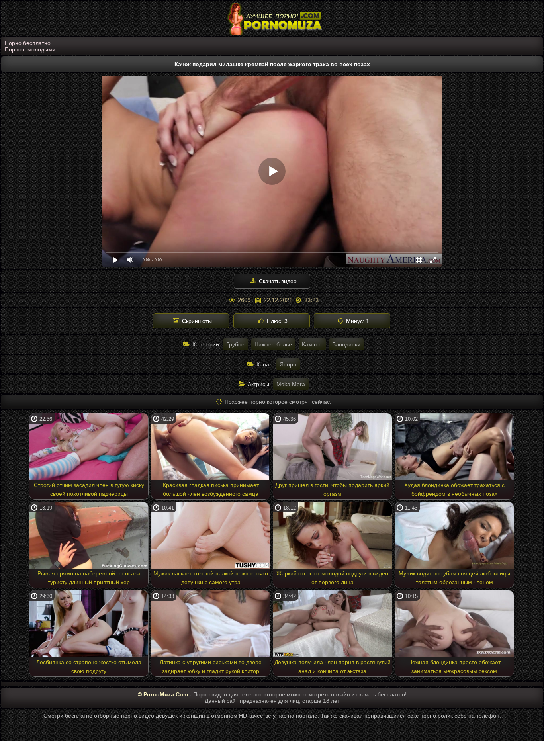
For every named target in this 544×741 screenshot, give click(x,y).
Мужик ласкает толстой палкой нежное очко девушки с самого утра (210, 577)
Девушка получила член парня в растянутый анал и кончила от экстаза (332, 666)
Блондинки (346, 344)
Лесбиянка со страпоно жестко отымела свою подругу (88, 666)
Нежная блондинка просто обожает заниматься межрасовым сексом (454, 666)
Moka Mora (290, 384)
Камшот (312, 344)
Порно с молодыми (30, 49)
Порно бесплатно (28, 43)
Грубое (235, 344)
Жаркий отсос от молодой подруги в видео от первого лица (332, 577)
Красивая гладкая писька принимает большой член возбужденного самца (211, 489)
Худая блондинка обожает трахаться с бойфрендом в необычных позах (454, 489)
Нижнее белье (273, 344)
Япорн (288, 364)
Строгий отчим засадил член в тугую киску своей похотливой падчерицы (89, 489)
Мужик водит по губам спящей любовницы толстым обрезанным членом (454, 577)
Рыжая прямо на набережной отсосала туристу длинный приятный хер (89, 577)
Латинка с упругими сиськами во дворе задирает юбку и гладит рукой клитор (211, 666)
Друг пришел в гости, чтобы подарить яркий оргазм (332, 489)
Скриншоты (196, 321)
